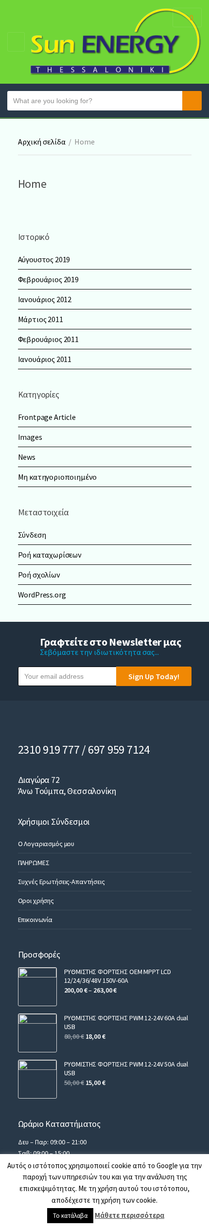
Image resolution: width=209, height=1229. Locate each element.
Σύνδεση (32, 535)
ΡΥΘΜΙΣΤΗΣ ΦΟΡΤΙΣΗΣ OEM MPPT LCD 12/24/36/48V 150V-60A (118, 976)
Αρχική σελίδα (42, 141)
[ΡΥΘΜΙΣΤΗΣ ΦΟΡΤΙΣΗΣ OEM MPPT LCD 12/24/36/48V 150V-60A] (37, 986)
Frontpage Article (47, 417)
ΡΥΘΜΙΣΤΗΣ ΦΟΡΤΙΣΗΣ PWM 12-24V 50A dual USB (126, 1068)
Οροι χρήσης (36, 900)
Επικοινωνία (35, 919)
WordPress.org (42, 594)
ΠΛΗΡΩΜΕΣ (34, 862)
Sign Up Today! (153, 676)
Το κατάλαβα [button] (70, 1215)
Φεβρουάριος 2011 (48, 339)
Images (30, 437)
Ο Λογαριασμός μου (46, 843)
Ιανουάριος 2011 (45, 359)
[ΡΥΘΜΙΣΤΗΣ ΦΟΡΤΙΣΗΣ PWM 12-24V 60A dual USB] (37, 1032)
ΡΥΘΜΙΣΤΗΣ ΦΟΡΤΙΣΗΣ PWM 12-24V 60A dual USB (126, 1022)
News (26, 457)
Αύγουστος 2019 (44, 259)
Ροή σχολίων (39, 574)
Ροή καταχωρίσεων (50, 555)
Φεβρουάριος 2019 (48, 279)
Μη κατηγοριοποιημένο (57, 477)
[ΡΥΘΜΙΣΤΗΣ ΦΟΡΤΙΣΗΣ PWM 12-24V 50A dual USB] (37, 1079)
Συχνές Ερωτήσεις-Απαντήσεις (61, 881)
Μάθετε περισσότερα (129, 1215)
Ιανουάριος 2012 (45, 299)
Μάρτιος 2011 (40, 319)
